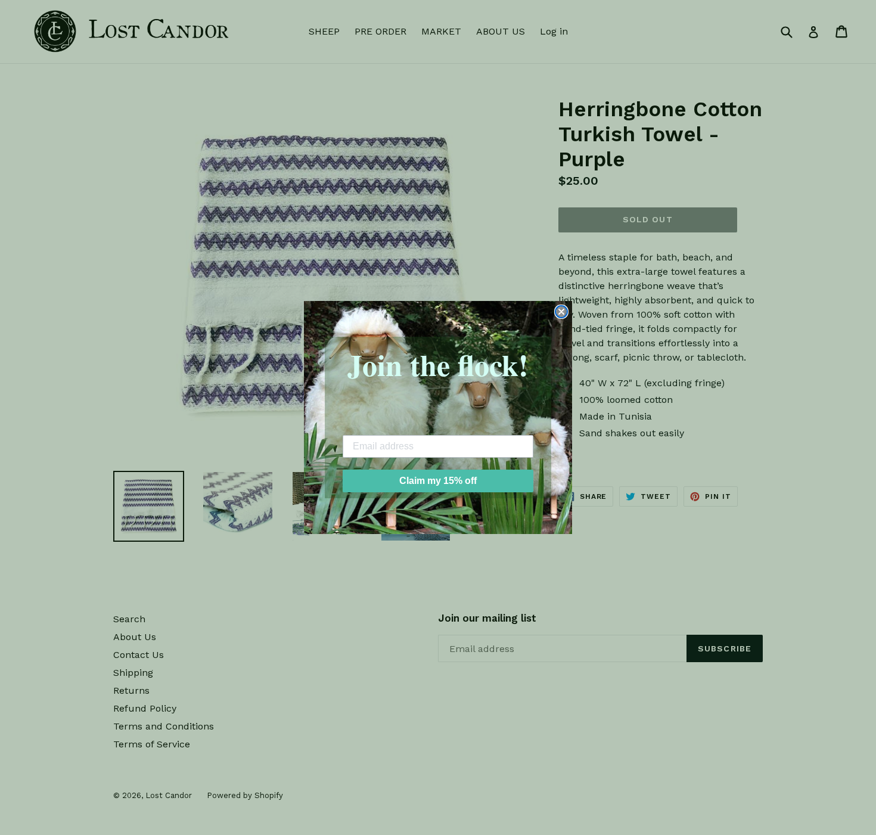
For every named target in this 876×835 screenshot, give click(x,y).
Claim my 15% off (438, 481)
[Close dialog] (561, 312)
